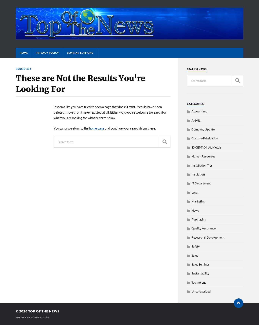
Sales (195, 255)
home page (97, 128)
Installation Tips (202, 165)
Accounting (199, 111)
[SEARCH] (164, 142)
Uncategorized (201, 291)
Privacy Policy (47, 52)
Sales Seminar (200, 264)
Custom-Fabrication (205, 138)
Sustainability (200, 273)
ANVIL (196, 120)
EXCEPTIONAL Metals (206, 147)
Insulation (198, 174)
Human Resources (203, 156)
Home (24, 52)
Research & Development (208, 237)
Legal (195, 192)
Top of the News (43, 311)
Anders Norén (39, 317)
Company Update (203, 129)
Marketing (198, 201)
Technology (199, 282)
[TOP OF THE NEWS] (129, 37)
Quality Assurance (204, 228)
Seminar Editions (80, 52)
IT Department (201, 183)
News (195, 210)
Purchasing (199, 219)
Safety (196, 246)
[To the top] (238, 303)
